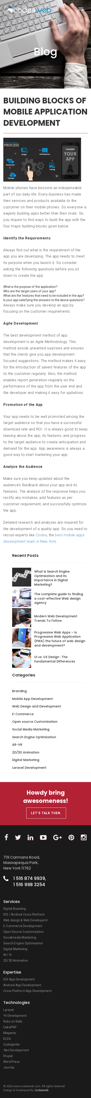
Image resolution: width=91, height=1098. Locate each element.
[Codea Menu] (81, 9)
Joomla (8, 1067)
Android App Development (22, 985)
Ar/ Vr (7, 955)
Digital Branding (14, 908)
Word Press (11, 1061)
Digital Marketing (15, 949)
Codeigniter (11, 1044)
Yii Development (15, 1015)
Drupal (8, 1056)
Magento (9, 1033)
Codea (41, 535)
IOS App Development (19, 979)
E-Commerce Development (22, 926)
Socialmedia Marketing (19, 937)
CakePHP (10, 1027)
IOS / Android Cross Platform (24, 914)
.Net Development (16, 1050)
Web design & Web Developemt (25, 920)
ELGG (7, 1038)
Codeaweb (42, 1090)
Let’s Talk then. (46, 813)
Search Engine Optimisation (23, 943)
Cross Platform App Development (27, 991)
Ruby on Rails (13, 1021)
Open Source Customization (23, 931)
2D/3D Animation (15, 960)
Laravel (8, 1010)
